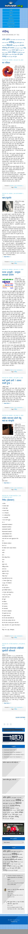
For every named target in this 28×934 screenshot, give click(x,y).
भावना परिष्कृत (12, 52)
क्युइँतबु (15, 42)
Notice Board (11, 24)
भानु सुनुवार (5, 52)
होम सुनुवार (15, 56)
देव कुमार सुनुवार (16, 47)
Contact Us (11, 26)
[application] (13, 829)
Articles (11, 18)
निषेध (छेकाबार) (8, 500)
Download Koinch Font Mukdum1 (12, 757)
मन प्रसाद (18, 52)
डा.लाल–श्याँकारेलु (15, 806)
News (11, 15)
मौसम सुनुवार (23, 52)
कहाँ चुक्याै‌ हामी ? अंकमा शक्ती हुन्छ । (11, 382)
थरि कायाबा (11, 48)
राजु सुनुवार (10, 54)
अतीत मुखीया (6, 39)
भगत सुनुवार (8, 812)
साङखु (4, 56)
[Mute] (20, 833)
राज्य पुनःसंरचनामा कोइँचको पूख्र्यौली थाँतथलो (13, 649)
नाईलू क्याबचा (6, 810)
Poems (11, 636)
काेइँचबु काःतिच (8, 800)
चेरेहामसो (9, 45)
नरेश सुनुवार (21, 47)
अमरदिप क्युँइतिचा (12, 39)
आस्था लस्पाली (18, 39)
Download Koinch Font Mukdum (12, 752)
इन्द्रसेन (21, 39)
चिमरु (5, 45)
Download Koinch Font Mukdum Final (13, 754)
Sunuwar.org (14, 921)
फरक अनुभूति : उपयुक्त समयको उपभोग (11, 274)
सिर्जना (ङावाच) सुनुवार (9, 56)
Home (11, 10)
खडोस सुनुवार (19, 42)
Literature (11, 21)
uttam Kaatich (13, 495)
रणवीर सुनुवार (5, 54)
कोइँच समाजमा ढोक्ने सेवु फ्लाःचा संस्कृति (11, 419)
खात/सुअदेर (6, 197)
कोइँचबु (11, 42)
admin (10, 60)
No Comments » (19, 185)
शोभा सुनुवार (14, 54)
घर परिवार (6, 62)
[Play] (4, 833)
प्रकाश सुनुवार (15, 50)
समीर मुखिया (20, 54)
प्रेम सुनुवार (20, 50)
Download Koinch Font (10, 750)
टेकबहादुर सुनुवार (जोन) (16, 45)
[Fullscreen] (22, 833)
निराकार (7, 50)
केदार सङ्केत (6, 42)
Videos (11, 13)
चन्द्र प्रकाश (10, 803)
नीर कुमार (10, 50)
